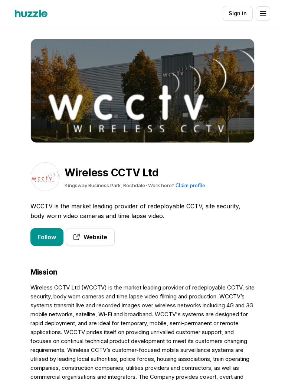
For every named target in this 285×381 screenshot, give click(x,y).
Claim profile (190, 185)
